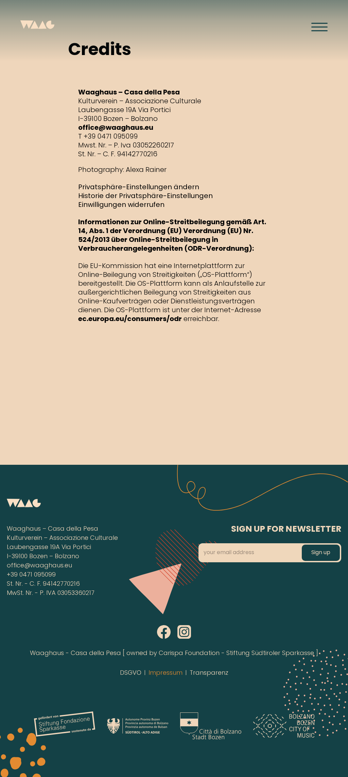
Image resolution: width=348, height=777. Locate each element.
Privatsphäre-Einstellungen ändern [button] (138, 188)
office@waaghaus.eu (115, 128)
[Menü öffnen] (319, 26)
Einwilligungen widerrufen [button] (121, 205)
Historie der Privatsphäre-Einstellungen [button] (145, 196)
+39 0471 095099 (31, 575)
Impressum (165, 673)
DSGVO (130, 673)
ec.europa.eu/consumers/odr (130, 319)
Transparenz (209, 673)
